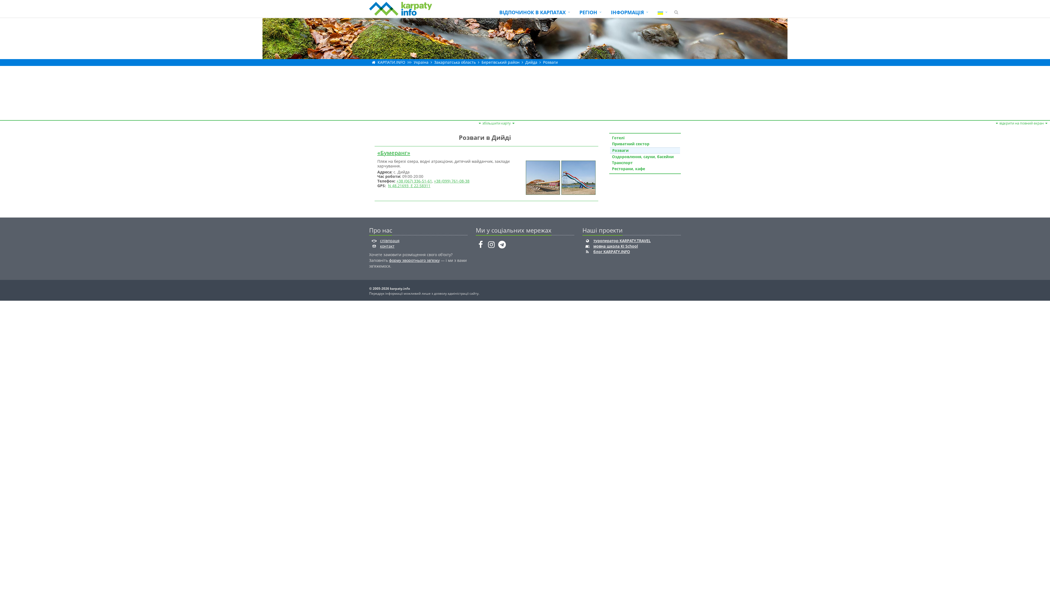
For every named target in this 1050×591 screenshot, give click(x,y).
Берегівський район (501, 62)
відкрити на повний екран (1021, 123)
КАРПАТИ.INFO (391, 62)
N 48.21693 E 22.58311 (409, 185)
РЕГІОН (588, 12)
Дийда (531, 62)
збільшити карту (496, 123)
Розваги (550, 62)
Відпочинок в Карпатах (532, 12)
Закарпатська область (455, 62)
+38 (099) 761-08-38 (451, 181)
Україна (421, 62)
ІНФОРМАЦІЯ (627, 12)
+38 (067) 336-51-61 (414, 181)
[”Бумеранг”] (542, 177)
